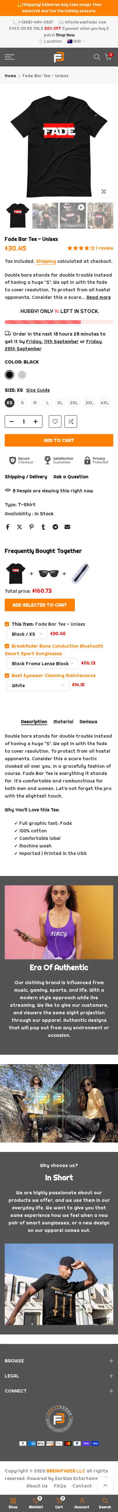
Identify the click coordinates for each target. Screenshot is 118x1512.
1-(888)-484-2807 (35, 22)
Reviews (88, 721)
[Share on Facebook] (7, 527)
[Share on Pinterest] (31, 527)
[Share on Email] (67, 527)
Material (63, 721)
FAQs (60, 1486)
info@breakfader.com (85, 22)
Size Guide (38, 390)
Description (34, 721)
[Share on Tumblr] (43, 527)
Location (53, 41)
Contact (82, 1486)
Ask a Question (70, 477)
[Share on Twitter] (19, 527)
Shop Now (65, 35)
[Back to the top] (105, 1485)
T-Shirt (27, 504)
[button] (82, 248)
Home (10, 76)
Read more (99, 297)
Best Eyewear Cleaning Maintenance (54, 675)
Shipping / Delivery (26, 477)
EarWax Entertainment (81, 1478)
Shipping (46, 261)
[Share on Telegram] (55, 527)
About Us (37, 1486)
